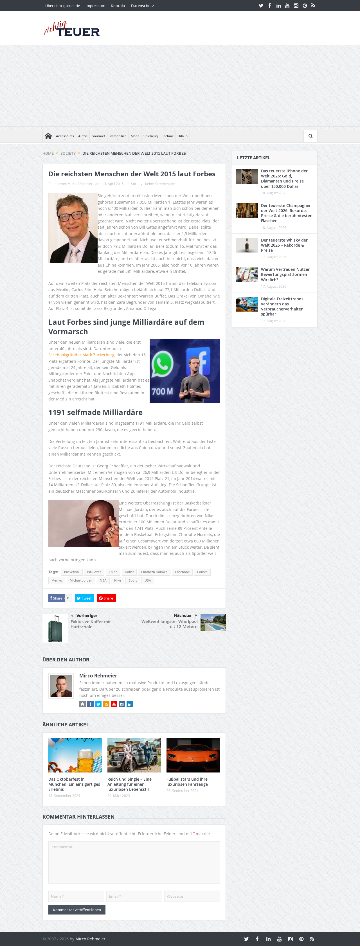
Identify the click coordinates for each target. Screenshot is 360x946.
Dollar (129, 572)
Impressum (95, 5)
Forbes (202, 572)
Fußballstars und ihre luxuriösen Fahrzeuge (187, 781)
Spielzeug (150, 136)
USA (148, 580)
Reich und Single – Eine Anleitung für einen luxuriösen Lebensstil (129, 784)
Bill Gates (94, 572)
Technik (168, 136)
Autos (82, 136)
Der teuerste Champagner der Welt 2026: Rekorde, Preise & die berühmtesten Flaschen (286, 213)
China (113, 572)
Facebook (182, 572)
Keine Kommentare (160, 183)
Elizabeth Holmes (154, 572)
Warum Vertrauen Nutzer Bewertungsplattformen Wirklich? (285, 274)
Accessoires (65, 136)
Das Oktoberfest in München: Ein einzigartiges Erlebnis (74, 784)
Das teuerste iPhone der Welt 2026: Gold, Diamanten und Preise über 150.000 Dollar (284, 178)
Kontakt (118, 5)
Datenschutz (142, 5)
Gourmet (98, 136)
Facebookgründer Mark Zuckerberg (81, 354)
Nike (117, 580)
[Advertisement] (180, 87)
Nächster (183, 615)
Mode (135, 136)
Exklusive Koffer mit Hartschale (91, 624)
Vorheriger (86, 615)
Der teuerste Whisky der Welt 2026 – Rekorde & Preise (284, 245)
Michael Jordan (81, 580)
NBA (103, 580)
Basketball (72, 572)
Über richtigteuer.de (62, 5)
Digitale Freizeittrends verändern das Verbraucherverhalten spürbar (282, 306)
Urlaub (183, 136)
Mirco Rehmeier (80, 183)
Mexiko (56, 580)
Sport (133, 580)
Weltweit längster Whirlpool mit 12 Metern (169, 623)
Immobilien (118, 136)
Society (136, 183)
